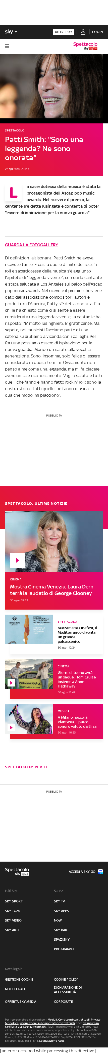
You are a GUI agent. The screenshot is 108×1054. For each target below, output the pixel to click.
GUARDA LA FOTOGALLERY (31, 244)
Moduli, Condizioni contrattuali (69, 1019)
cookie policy (66, 979)
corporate (63, 1001)
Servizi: (59, 891)
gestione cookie (19, 979)
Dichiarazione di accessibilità (68, 990)
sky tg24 (12, 911)
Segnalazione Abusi (52, 1040)
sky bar (60, 930)
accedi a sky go (82, 872)
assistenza (25, 1026)
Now (58, 920)
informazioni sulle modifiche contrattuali (47, 1023)
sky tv (59, 901)
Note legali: (13, 969)
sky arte (12, 930)
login (97, 32)
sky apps (61, 911)
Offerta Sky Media (20, 1001)
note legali (15, 989)
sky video (13, 920)
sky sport (14, 901)
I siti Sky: (11, 891)
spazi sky (62, 939)
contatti (40, 1026)
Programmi (64, 949)
